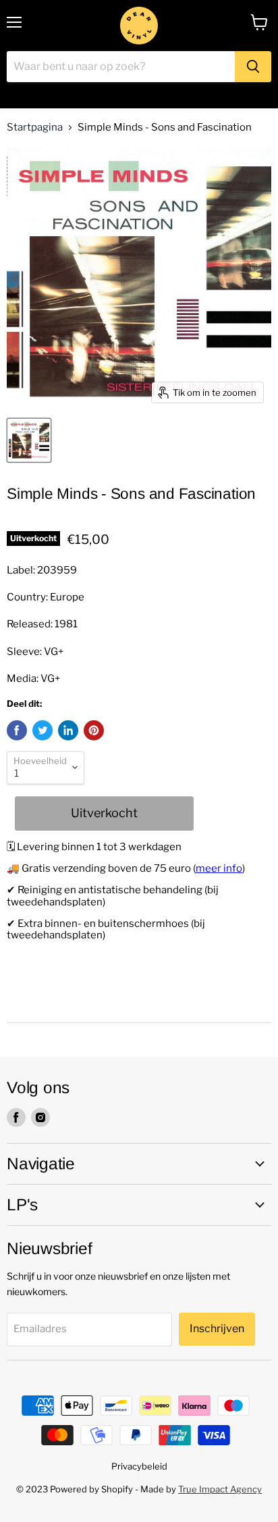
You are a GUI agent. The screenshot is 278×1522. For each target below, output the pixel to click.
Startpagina (35, 127)
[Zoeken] (253, 66)
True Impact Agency (220, 1489)
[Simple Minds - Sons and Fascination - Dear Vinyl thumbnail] (29, 440)
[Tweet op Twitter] (42, 730)
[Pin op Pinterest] (94, 730)
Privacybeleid (139, 1466)
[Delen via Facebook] (17, 730)
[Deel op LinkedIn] (68, 730)
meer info (219, 868)
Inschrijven (217, 1328)
